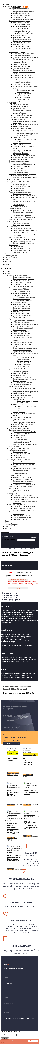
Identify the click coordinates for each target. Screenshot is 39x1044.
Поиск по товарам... (9, 540)
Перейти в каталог (11, 743)
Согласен (33, 1041)
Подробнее (14, 775)
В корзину (18, 588)
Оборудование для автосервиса (10, 547)
